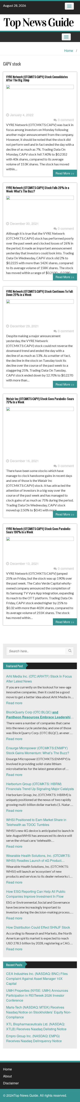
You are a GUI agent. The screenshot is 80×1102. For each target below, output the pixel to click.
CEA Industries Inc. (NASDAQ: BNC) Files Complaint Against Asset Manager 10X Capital (37, 978)
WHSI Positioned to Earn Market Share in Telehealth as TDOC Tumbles (36, 822)
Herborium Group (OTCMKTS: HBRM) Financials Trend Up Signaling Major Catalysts (40, 786)
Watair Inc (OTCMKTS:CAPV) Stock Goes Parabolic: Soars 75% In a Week (40, 400)
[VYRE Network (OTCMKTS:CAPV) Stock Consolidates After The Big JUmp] (40, 98)
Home (68, 50)
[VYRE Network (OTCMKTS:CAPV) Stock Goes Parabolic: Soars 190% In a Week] (40, 548)
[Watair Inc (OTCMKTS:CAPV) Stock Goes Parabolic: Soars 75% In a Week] (40, 432)
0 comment (66, 119)
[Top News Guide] (38, 22)
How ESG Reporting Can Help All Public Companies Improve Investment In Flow (35, 894)
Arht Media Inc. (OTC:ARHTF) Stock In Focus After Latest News (39, 678)
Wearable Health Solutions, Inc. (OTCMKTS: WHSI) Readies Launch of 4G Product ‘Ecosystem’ (38, 858)
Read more (14, 703)
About (7, 1076)
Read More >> (65, 173)
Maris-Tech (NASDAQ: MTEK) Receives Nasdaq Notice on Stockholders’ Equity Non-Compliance (38, 1012)
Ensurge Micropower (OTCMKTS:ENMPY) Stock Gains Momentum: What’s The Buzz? (37, 750)
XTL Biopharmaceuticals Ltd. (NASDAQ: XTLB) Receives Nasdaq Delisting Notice (36, 1026)
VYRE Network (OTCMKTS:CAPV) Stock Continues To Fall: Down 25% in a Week (39, 293)
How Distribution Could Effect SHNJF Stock (38, 927)
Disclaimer (11, 1083)
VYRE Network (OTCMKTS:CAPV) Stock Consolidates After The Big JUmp (37, 78)
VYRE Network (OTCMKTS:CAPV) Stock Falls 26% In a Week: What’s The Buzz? (37, 189)
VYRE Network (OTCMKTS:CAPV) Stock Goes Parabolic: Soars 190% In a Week (38, 530)
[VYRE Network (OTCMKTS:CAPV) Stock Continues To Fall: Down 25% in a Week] (40, 311)
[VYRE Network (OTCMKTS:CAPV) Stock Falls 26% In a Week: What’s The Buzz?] (40, 208)
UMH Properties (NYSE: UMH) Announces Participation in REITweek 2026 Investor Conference (37, 995)
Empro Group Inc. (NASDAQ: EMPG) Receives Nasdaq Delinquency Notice (34, 1038)
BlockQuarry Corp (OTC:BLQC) (39, 715)
